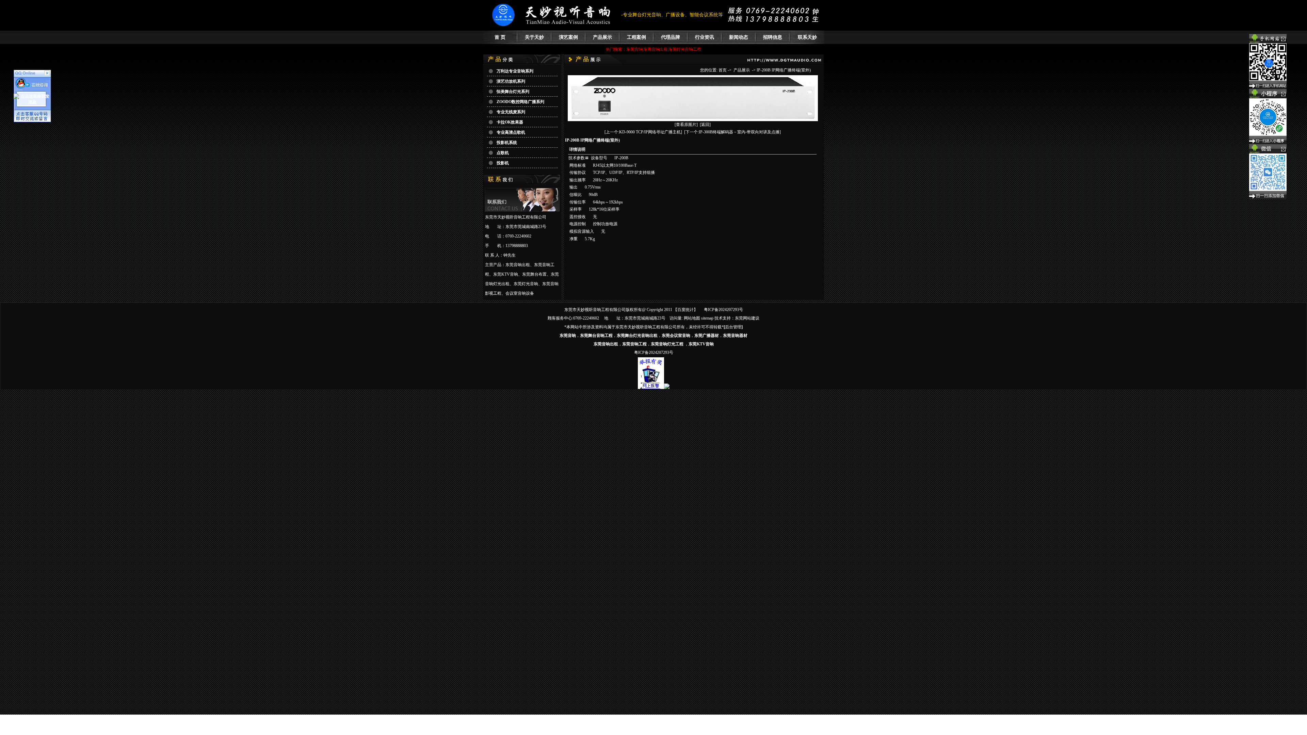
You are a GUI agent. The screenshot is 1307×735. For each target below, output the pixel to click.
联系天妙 (807, 37)
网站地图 (692, 318)
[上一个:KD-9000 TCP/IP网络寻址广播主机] (643, 132)
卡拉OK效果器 (510, 122)
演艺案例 (568, 37)
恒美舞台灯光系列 (513, 91)
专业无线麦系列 (511, 112)
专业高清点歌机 (511, 132)
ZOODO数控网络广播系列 (520, 101)
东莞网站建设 (747, 318)
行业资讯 (704, 37)
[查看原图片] (686, 124)
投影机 (503, 163)
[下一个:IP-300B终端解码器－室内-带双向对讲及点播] (732, 132)
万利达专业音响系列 (515, 71)
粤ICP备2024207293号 (723, 309)
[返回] (705, 124)
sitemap (707, 318)
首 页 (500, 37)
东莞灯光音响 (526, 283)
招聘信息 (772, 37)
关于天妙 (534, 37)
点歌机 (503, 152)
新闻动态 (738, 37)
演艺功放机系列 (511, 81)
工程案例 (636, 37)
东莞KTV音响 (505, 274)
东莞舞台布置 (534, 274)
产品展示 (602, 37)
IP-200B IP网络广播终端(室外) (784, 70)
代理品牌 (670, 37)
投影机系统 (507, 142)
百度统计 (685, 309)
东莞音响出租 (517, 264)
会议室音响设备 (519, 293)
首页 (723, 70)
